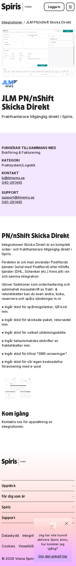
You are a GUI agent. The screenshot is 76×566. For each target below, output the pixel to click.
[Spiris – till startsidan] (38, 461)
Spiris (26, 508)
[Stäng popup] (66, 523)
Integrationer (12, 22)
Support (26, 519)
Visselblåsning (30, 546)
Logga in (54, 7)
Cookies (8, 546)
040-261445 (12, 182)
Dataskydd (10, 535)
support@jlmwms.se (18, 197)
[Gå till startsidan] (17, 7)
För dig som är (26, 497)
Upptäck (26, 487)
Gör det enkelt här (53, 556)
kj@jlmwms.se (13, 178)
